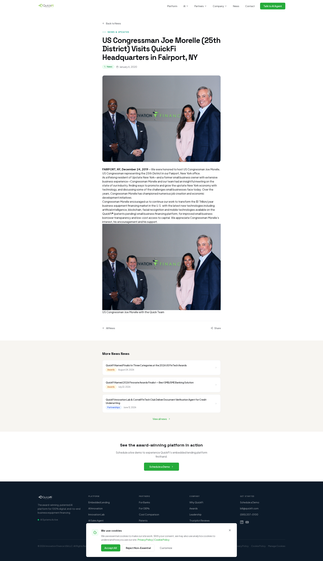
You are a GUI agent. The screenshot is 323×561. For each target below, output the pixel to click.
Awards (193, 508)
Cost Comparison (149, 514)
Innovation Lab (96, 514)
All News (110, 328)
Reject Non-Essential (138, 547)
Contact (250, 6)
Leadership (195, 514)
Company (218, 6)
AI (184, 6)
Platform (172, 6)
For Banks (144, 502)
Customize (166, 547)
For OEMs (144, 508)
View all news (160, 418)
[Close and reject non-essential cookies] (229, 530)
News (236, 6)
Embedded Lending (99, 502)
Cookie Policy (161, 539)
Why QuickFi (196, 502)
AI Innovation (95, 508)
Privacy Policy (145, 539)
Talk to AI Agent (272, 6)
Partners (199, 6)
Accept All (110, 547)
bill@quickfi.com (249, 508)
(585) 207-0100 (249, 514)
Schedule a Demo (159, 466)
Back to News (113, 23)
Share (217, 328)
